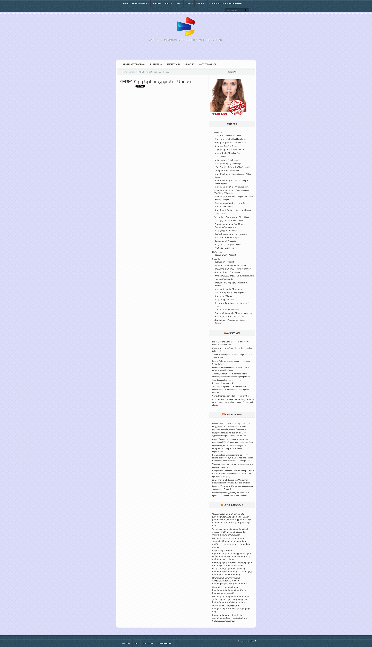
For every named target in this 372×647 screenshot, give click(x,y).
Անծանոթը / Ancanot (224, 262)
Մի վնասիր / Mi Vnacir (224, 300)
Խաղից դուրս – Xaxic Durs (226, 170)
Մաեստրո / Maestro (223, 296)
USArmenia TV (173, 64)
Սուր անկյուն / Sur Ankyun (226, 237)
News (179, 4)
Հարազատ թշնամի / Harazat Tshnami (232, 203)
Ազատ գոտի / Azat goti (225, 255)
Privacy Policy (164, 644)
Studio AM (252, 641)
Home (125, 4)
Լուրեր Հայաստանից (233, 505)
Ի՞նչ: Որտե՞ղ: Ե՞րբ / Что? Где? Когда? (232, 167)
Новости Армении (233, 415)
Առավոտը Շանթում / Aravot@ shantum (232, 269)
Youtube (156, 4)
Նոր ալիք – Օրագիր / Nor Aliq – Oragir (231, 217)
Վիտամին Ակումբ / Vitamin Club (229, 316)
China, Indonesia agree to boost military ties (230, 396)
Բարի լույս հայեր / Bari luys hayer (230, 139)
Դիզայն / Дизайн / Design (225, 146)
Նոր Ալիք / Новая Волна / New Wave (230, 220)
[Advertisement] (186, 52)
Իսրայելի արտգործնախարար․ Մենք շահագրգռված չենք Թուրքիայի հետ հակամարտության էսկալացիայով (230, 599)
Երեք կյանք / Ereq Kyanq (226, 160)
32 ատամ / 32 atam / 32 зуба (227, 136)
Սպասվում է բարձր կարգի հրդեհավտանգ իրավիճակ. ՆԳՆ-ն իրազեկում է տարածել (229, 590)
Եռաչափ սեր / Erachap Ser (227, 153)
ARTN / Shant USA (207, 64)
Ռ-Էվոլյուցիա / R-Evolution (226, 230)
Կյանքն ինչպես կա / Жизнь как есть (231, 187)
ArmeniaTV (217, 133)
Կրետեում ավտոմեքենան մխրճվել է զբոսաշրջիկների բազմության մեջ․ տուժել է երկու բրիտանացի (230, 532)
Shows (189, 4)
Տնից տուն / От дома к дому (227, 244)
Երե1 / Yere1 (220, 157)
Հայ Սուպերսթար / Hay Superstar (230, 293)
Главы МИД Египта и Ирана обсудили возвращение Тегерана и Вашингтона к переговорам (229, 449)
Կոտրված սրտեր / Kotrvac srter (229, 289)
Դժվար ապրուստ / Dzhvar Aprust (230, 143)
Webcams (201, 4)
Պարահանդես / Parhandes (226, 309)
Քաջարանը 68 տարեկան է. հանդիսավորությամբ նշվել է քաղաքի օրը (231, 609)
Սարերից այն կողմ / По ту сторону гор (232, 234)
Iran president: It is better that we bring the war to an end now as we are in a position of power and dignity (233, 402)
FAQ (136, 644)
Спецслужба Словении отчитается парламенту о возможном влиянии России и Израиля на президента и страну (233, 474)
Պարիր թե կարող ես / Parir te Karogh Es (233, 313)
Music (168, 4)
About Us (126, 644)
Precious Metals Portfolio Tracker (225, 4)
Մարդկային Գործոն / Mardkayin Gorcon (232, 210)
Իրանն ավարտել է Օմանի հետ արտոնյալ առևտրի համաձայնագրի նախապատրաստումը (230, 618)
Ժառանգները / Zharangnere (227, 272)
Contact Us (148, 644)
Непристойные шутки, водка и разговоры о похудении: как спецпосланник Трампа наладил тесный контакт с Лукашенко (231, 426)
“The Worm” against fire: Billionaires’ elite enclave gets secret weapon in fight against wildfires (230, 389)
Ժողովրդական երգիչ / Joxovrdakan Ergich (234, 276)
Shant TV (189, 64)
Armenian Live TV (140, 4)
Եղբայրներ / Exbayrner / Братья (229, 150)
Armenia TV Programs (134, 64)
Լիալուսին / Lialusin (223, 279)
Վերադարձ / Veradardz (225, 241)
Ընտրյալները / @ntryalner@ (227, 164)
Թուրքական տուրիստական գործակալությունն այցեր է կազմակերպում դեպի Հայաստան (229, 581)
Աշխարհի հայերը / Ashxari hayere (230, 265)
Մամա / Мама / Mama (224, 207)
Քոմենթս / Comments (224, 248)
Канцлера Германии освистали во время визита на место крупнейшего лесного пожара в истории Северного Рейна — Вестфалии (232, 458)
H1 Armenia (156, 64)
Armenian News (233, 333)
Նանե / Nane (220, 214)
